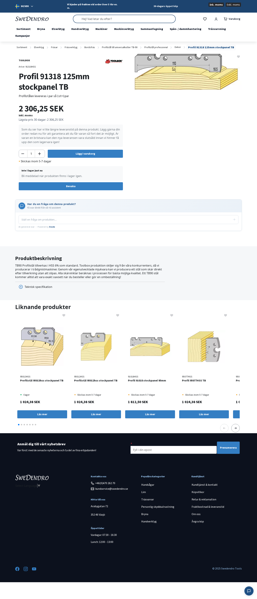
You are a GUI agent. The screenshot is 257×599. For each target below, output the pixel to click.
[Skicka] (234, 219)
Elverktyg (58, 29)
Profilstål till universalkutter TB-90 (119, 47)
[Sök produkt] (124, 19)
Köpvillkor (198, 492)
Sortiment (23, 29)
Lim (143, 492)
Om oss (196, 514)
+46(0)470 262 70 (105, 483)
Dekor (178, 47)
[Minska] (23, 154)
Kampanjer (22, 36)
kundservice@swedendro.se (111, 489)
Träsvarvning (217, 29)
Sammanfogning (152, 29)
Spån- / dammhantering (185, 29)
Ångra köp (198, 521)
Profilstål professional (156, 47)
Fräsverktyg (71, 47)
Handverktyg (80, 29)
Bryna (41, 29)
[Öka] (39, 154)
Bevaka (71, 186)
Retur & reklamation (204, 499)
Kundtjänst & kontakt (205, 485)
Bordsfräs (89, 47)
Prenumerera (228, 448)
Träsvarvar (147, 499)
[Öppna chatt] (249, 591)
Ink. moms (216, 4)
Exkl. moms (233, 4)
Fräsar (54, 47)
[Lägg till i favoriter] (238, 56)
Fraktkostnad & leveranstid (208, 507)
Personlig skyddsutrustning (157, 507)
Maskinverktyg (124, 29)
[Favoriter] (205, 19)
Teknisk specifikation (38, 287)
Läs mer (42, 414)
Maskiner (101, 29)
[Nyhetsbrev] (131, 444)
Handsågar (147, 485)
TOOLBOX (24, 60)
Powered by (46, 226)
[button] (18, 424)
